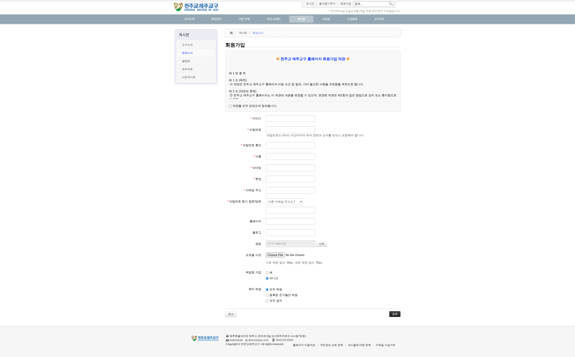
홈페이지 (255, 221)
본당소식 (187, 52)
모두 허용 (275, 289)
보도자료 (187, 69)
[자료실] (326, 19)
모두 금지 (275, 300)
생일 (258, 243)
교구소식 (187, 44)
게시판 (243, 32)
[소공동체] (352, 19)
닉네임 (255, 167)
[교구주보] (379, 19)
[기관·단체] (244, 19)
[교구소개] (189, 19)
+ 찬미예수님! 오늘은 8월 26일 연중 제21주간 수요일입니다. (364, 11)
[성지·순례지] (274, 19)
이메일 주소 (252, 190)
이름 (257, 156)
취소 (231, 314)
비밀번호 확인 (251, 145)
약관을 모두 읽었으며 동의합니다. (254, 106)
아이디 (255, 118)
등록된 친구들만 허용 (283, 295)
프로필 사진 (253, 255)
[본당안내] (216, 19)
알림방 (186, 61)
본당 (257, 179)
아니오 (273, 278)
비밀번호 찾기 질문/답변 (244, 201)
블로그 (256, 232)
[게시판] (301, 19)
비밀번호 (254, 129)
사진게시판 (188, 77)
